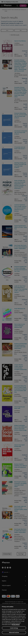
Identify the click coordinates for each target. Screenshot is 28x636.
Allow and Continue (14, 632)
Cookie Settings (14, 628)
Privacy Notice (15, 624)
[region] (14, 620)
